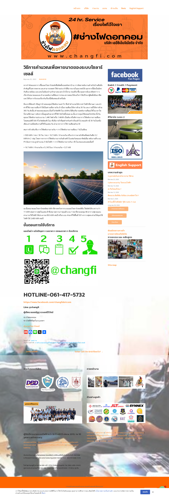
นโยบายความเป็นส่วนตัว (104, 491)
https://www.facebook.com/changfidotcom (47, 302)
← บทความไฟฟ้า (31, 351)
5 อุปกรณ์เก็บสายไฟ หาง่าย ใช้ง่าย (120, 176)
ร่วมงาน (95, 8)
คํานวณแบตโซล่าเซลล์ (64, 343)
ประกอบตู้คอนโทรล (104, 438)
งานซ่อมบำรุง (139, 432)
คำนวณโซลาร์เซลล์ (32, 326)
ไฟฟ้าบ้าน (90, 432)
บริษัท (86, 8)
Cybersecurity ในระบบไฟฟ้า (119, 182)
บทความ (34, 340)
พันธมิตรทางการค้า (116, 230)
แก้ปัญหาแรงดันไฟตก (95, 435)
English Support (137, 8)
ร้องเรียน (115, 222)
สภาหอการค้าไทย (30, 442)
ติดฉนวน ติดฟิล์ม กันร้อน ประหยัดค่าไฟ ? (123, 195)
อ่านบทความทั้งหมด (118, 209)
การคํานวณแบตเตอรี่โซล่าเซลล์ (45, 343)
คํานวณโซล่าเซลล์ (79, 343)
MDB (97, 441)
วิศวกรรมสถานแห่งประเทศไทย (49, 442)
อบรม (104, 8)
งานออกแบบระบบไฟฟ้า (124, 432)
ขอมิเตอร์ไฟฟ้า (118, 438)
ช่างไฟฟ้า (132, 435)
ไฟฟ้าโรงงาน (110, 432)
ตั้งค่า (44, 493)
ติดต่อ (123, 8)
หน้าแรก (77, 8)
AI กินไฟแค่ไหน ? (114, 189)
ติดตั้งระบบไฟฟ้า (110, 435)
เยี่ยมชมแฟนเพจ (117, 215)
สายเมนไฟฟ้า (122, 435)
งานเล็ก (110, 441)
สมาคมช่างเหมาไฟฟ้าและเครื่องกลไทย (51, 445)
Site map (112, 265)
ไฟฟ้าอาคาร (99, 432)
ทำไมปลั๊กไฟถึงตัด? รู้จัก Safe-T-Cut (122, 202)
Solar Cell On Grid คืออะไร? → (89, 351)
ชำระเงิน (114, 8)
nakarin (42, 79)
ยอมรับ (145, 492)
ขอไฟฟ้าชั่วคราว (131, 438)
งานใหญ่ (103, 441)
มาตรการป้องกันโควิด (117, 233)
